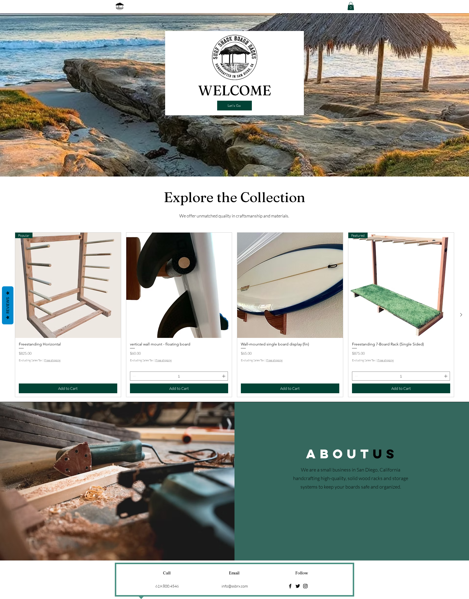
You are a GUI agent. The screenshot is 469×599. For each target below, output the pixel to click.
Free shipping (52, 360)
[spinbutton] (179, 376)
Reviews (8, 305)
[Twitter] (298, 586)
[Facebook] (290, 586)
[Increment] (224, 376)
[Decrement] (134, 376)
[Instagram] (305, 586)
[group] (234, 314)
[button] (350, 6)
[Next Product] (461, 315)
